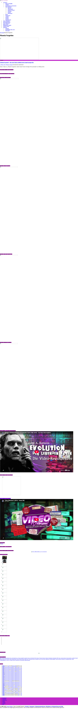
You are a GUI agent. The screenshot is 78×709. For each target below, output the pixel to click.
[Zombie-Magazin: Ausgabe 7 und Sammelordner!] (4, 599)
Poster (18, 659)
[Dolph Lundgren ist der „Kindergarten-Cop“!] (4, 580)
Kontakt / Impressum (29, 706)
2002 (3, 691)
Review (23, 659)
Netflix (15, 659)
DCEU (35, 658)
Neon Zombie (12, 659)
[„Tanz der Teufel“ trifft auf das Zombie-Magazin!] (4, 577)
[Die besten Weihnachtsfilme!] (4, 613)
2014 (3, 678)
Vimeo (3, 701)
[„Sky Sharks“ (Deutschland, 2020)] (4, 624)
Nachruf (8, 659)
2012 (3, 681)
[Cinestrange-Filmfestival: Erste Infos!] (4, 584)
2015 (3, 677)
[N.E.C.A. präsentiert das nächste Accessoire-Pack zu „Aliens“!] (4, 573)
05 (11, 666)
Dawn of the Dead (31, 658)
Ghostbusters (50, 658)
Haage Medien (10, 706)
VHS (14, 660)
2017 (3, 675)
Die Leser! (7, 30)
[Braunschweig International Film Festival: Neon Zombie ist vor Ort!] (4, 602)
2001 (3, 692)
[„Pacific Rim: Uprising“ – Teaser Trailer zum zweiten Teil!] (4, 591)
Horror (59, 658)
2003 (3, 690)
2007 (3, 686)
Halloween (54, 658)
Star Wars (43, 659)
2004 (3, 689)
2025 (3, 666)
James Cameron (63, 658)
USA (13, 660)
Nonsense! (10, 13)
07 (14, 665)
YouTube (4, 699)
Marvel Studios (2, 659)
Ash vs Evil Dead (12, 658)
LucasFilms (73, 658)
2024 (3, 668)
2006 (3, 687)
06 (12, 665)
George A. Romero (45, 658)
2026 (3, 665)
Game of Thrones (39, 658)
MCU (6, 659)
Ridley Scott (26, 659)
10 (18, 666)
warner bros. (18, 660)
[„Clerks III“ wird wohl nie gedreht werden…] (4, 620)
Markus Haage (9, 64)
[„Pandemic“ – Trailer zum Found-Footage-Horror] (4, 606)
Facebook (4, 698)
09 (17, 668)
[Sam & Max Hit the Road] (4, 588)
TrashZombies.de (3, 660)
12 (21, 668)
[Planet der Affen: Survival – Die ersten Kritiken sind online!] (4, 562)
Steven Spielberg (52, 659)
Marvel (76, 658)
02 (7, 666)
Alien (1, 658)
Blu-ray (17, 658)
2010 (3, 683)
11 (19, 668)
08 (15, 665)
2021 (3, 671)
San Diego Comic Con (32, 659)
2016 (3, 676)
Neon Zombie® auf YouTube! (5, 498)
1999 (3, 695)
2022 (3, 670)
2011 (3, 682)
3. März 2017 (3, 64)
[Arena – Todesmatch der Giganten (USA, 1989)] (4, 566)
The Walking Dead (68, 659)
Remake (20, 659)
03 (8, 665)
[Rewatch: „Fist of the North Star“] (4, 569)
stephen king (47, 659)
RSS (3, 704)
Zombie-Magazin (27, 660)
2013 (3, 679)
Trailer (73, 659)
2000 (3, 694)
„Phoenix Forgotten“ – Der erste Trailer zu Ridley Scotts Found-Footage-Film (17, 62)
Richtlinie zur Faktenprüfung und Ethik (54, 706)
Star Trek (40, 659)
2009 (3, 684)
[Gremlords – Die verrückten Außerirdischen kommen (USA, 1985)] (4, 558)
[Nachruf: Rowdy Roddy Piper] (4, 610)
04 (10, 666)
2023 (3, 669)
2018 (3, 674)
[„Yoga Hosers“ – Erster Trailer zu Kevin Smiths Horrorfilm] (4, 617)
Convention (26, 658)
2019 (3, 673)
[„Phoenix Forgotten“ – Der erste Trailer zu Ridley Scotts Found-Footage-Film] (19, 59)
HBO (57, 658)
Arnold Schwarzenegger (6, 658)
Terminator (63, 659)
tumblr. (3, 703)
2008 (3, 685)
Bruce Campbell (21, 658)
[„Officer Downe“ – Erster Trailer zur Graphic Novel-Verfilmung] (4, 595)
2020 (3, 672)
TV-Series (10, 660)
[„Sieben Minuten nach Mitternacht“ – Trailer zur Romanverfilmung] (4, 628)
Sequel (37, 659)
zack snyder (22, 660)
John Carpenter (68, 658)
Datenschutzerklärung (40, 706)
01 (5, 666)
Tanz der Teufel (58, 659)
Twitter (3, 702)
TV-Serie (7, 660)
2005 (3, 688)
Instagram (4, 700)
